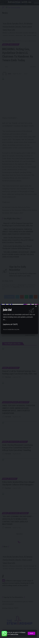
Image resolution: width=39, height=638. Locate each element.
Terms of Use (14, 634)
